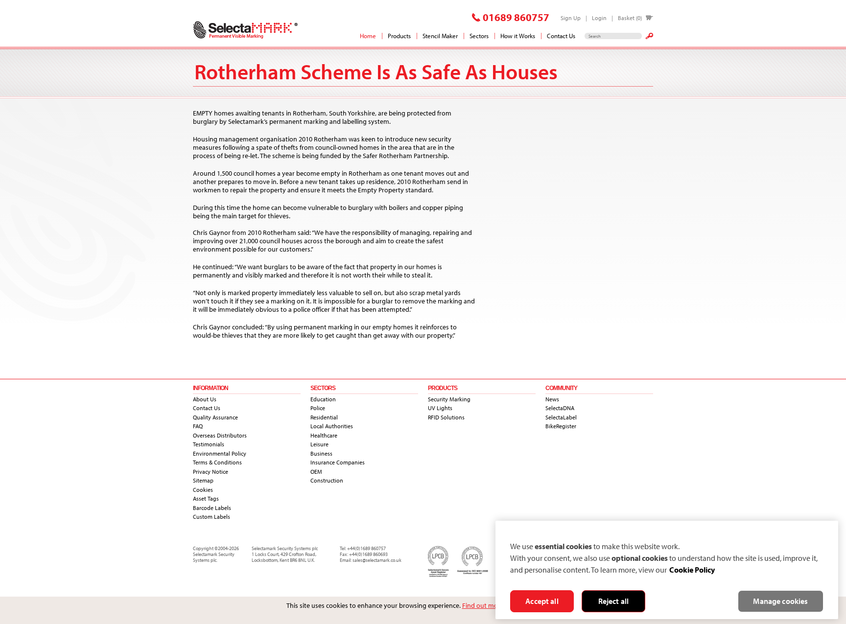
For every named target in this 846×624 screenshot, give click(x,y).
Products (399, 36)
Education (323, 399)
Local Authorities (331, 426)
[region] (666, 570)
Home (368, 36)
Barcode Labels (212, 507)
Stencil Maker (440, 36)
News (552, 399)
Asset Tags (206, 498)
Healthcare (323, 435)
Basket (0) (630, 18)
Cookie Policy (692, 570)
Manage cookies (780, 601)
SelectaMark (245, 30)
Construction (326, 480)
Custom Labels (211, 516)
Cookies (203, 489)
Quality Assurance (215, 417)
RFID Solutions (446, 417)
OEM (316, 471)
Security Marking (449, 399)
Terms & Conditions (217, 462)
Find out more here (490, 605)
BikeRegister (560, 426)
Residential (324, 417)
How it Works (517, 36)
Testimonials (208, 444)
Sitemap (203, 480)
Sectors (479, 36)
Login (599, 18)
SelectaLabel (561, 417)
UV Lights (440, 408)
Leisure (319, 444)
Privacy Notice (210, 471)
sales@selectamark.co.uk (376, 560)
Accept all (542, 601)
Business (321, 453)
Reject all (613, 601)
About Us (204, 399)
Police (317, 408)
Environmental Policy (219, 453)
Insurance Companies (337, 462)
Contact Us (561, 36)
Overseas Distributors (220, 435)
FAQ (198, 426)
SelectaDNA (559, 408)
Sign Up (571, 18)
